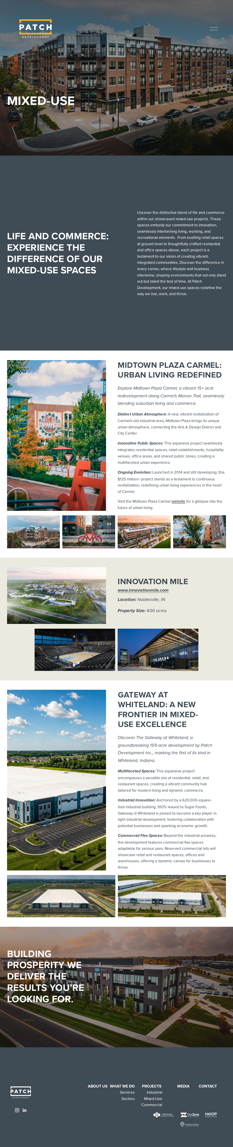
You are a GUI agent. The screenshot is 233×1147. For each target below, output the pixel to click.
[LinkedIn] (24, 1110)
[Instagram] (17, 1110)
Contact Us (29, 1020)
